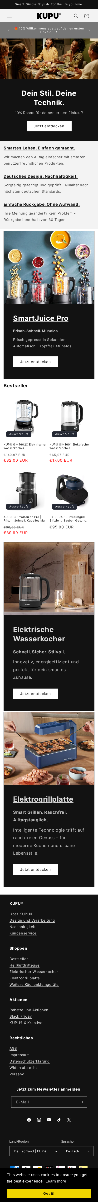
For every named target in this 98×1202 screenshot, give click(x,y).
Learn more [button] (56, 1181)
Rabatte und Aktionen (29, 1010)
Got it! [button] (48, 1193)
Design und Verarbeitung (32, 920)
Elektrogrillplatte (25, 978)
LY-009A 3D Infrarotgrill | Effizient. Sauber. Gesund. (68, 518)
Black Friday (21, 1016)
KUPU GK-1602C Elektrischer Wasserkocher (25, 446)
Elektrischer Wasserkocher (34, 971)
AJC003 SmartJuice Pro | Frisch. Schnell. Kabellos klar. (25, 518)
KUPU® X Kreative (26, 1022)
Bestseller (19, 959)
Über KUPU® (21, 914)
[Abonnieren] (81, 1102)
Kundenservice (23, 933)
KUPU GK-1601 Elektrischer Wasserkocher (69, 446)
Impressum (19, 1055)
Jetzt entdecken (49, 126)
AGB (13, 1048)
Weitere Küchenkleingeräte (34, 984)
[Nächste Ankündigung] (89, 30)
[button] (9, 16)
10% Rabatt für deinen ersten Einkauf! (49, 112)
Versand (17, 1074)
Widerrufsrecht (23, 1067)
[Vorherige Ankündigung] (9, 30)
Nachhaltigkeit (22, 926)
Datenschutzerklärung (30, 1061)
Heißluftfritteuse (24, 965)
